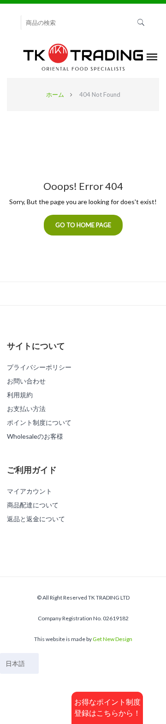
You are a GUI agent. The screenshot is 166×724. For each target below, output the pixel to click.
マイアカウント (29, 491)
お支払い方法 (26, 408)
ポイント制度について (39, 422)
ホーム (55, 94)
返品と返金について (36, 519)
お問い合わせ (26, 381)
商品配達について (33, 505)
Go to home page (83, 225)
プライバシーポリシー (39, 367)
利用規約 (20, 395)
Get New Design (112, 639)
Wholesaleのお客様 (35, 436)
